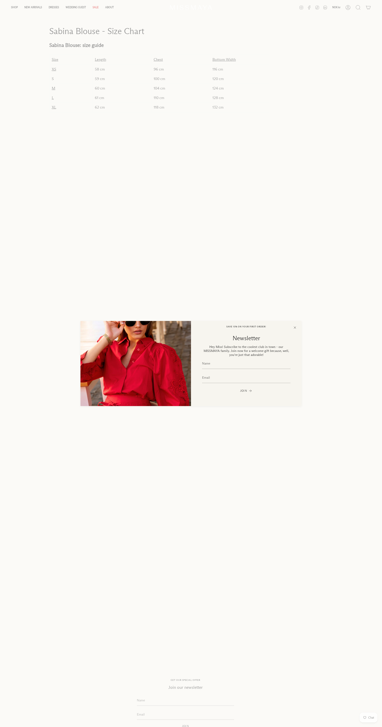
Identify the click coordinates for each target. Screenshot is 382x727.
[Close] (295, 327)
